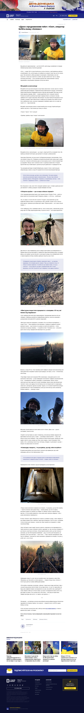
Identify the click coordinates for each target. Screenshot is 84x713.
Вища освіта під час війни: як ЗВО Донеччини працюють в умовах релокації (50, 658)
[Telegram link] (15, 685)
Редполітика (38, 690)
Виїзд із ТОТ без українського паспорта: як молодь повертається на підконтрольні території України (69, 658)
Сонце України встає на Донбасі (51, 685)
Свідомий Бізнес (67, 19)
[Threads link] (20, 685)
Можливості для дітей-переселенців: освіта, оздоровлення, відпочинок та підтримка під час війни (33, 658)
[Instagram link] (12, 685)
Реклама (37, 694)
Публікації (17, 19)
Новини (12, 19)
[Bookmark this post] (64, 24)
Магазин (75, 19)
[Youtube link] (10, 685)
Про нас (37, 686)
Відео (22, 19)
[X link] (17, 685)
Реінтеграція (49, 689)
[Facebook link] (7, 685)
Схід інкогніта (49, 687)
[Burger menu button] (7, 19)
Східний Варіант (24, 32)
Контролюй (48, 682)
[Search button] (57, 15)
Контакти (37, 692)
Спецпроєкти (29, 19)
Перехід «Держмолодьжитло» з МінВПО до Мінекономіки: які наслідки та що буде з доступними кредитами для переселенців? (14, 658)
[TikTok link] (22, 685)
